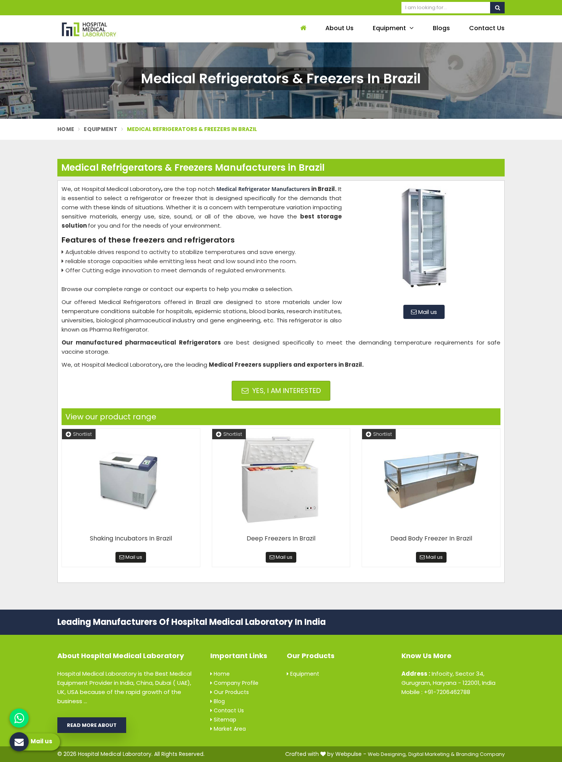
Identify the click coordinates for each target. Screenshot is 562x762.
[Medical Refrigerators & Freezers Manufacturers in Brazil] (424, 241)
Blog (218, 701)
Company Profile (235, 683)
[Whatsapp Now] (19, 718)
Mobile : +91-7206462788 (435, 692)
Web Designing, (387, 754)
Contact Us (487, 28)
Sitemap (224, 719)
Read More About (92, 725)
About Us (339, 28)
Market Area (229, 729)
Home (65, 129)
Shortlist (82, 434)
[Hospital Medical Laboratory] (109, 28)
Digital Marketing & (431, 754)
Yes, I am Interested (285, 390)
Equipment (390, 28)
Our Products (230, 692)
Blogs (441, 28)
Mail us (427, 312)
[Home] (302, 28)
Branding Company (480, 754)
